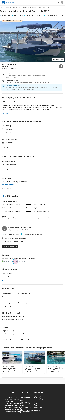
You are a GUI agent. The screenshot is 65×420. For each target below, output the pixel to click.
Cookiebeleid (9, 401)
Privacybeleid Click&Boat (12, 399)
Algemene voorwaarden (12, 403)
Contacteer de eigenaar (10, 246)
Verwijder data (6, 188)
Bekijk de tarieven (8, 184)
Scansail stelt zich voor (11, 397)
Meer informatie (10, 307)
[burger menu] (59, 2)
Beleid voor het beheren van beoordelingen (17, 411)
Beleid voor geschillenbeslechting (14, 409)
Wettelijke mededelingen (12, 405)
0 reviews (7, 15)
